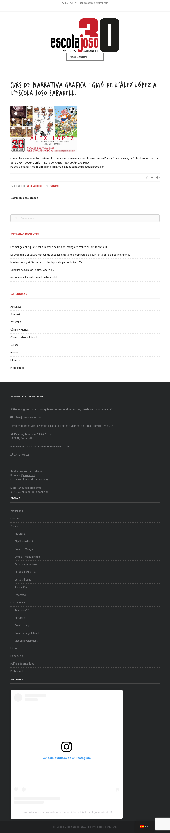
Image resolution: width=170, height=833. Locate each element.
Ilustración (21, 587)
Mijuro (112, 827)
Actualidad (16, 511)
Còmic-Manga (22, 625)
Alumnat (15, 314)
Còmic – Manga (19, 329)
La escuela (16, 656)
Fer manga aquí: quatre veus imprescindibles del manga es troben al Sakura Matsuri (58, 247)
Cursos (14, 345)
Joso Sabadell (34, 186)
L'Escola (15, 360)
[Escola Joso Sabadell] (85, 32)
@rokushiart (28, 475)
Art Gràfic (15, 322)
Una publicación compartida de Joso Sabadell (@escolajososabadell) (66, 812)
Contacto (15, 518)
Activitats (15, 306)
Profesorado (17, 367)
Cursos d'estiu (23, 579)
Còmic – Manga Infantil (23, 337)
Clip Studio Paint (24, 541)
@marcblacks (33, 487)
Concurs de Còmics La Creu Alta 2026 (32, 270)
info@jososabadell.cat (28, 417)
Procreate (20, 595)
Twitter (85, 7)
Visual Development (26, 640)
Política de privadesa (22, 663)
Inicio (13, 648)
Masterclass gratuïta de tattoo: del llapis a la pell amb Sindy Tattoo (48, 262)
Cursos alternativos (26, 564)
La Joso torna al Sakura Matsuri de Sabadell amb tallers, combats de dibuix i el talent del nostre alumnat (70, 254)
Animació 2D (22, 610)
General (54, 186)
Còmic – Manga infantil (28, 556)
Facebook (79, 7)
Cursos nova (17, 602)
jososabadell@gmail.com (96, 3)
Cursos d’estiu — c (25, 572)
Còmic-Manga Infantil (27, 633)
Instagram (90, 7)
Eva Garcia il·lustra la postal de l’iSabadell (34, 277)
